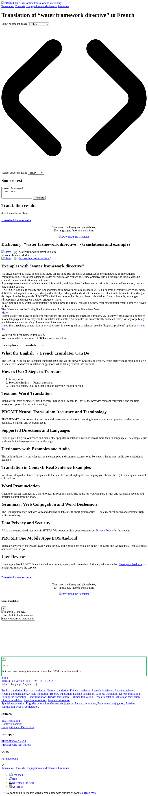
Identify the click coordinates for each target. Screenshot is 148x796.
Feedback (17, 774)
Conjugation (41, 6)
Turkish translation (58, 696)
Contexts (20, 6)
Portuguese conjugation (110, 703)
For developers (9, 758)
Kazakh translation (83, 693)
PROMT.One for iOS (13, 741)
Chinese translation (106, 693)
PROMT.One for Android (16, 744)
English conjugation (37, 703)
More (4, 312)
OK (3, 792)
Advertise (17, 786)
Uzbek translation (104, 696)
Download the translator (16, 220)
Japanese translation (59, 700)
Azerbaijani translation (14, 693)
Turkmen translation (81, 696)
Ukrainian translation (128, 696)
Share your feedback (130, 564)
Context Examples (11, 723)
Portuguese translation (14, 696)
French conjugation (27, 706)
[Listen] (6, 251)
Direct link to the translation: (17, 615)
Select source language (14, 23)
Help (15, 778)
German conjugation (61, 703)
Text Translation (10, 720)
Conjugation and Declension (17, 727)
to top (4, 677)
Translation (7, 6)
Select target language (14, 172)
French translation (80, 690)
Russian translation (34, 690)
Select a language (11, 684)
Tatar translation (37, 696)
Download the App (23, 782)
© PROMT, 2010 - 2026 (40, 680)
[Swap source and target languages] (74, 169)
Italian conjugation (85, 703)
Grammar (63, 6)
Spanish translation (102, 690)
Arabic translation (38, 693)
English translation (12, 690)
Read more (90, 792)
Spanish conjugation (13, 703)
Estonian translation (35, 700)
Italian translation (124, 690)
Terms (4, 680)
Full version (17, 680)
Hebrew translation (61, 693)
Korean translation (129, 693)
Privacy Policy (104, 530)
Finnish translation (11, 700)
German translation (58, 690)
